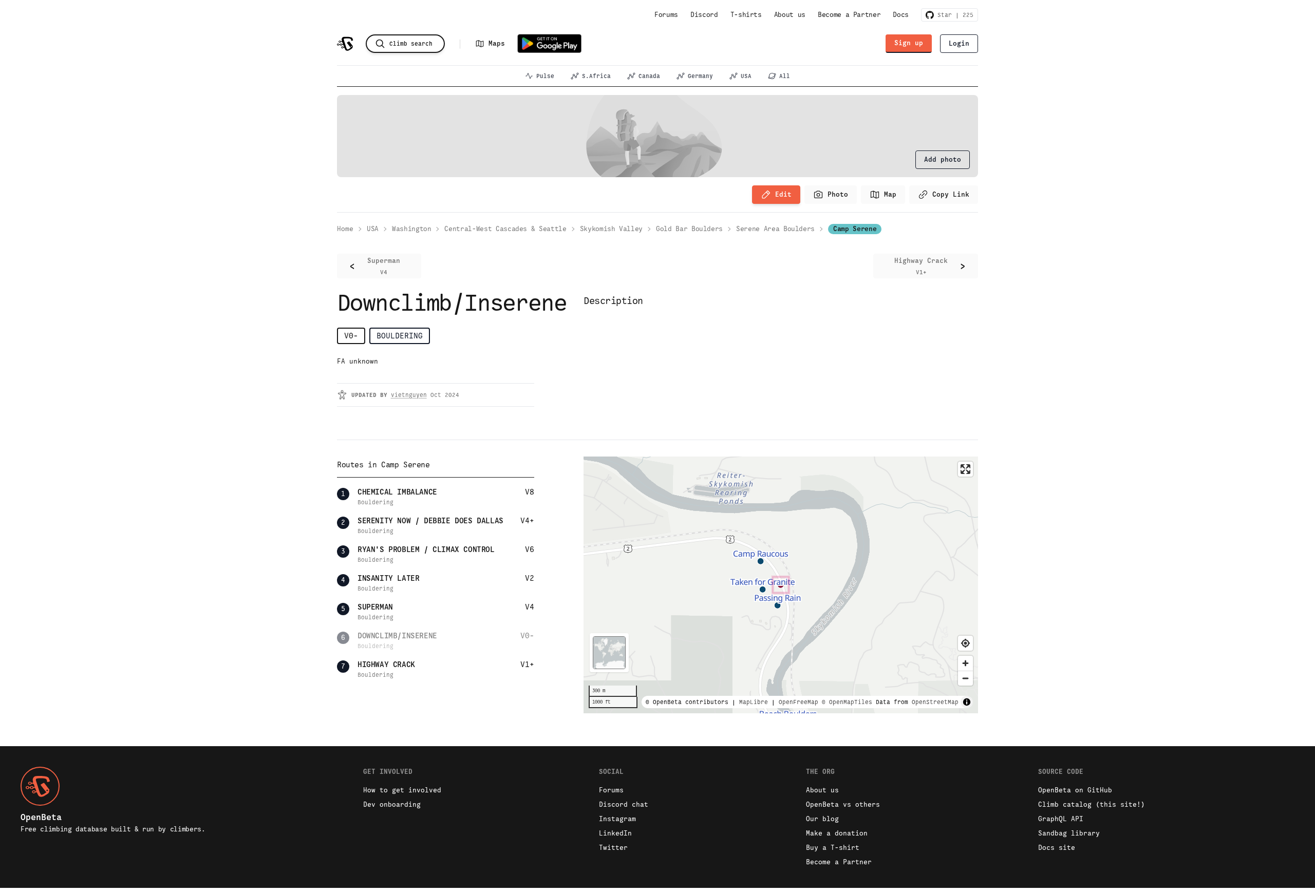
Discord (704, 14)
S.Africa (596, 76)
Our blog (822, 818)
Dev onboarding (392, 804)
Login (959, 43)
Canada (649, 76)
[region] (781, 585)
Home (345, 228)
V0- (351, 335)
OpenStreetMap (935, 702)
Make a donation (837, 833)
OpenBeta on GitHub (1075, 790)
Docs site (1056, 847)
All (784, 76)
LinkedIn (615, 833)
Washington (411, 228)
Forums (666, 14)
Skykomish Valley (611, 228)
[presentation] (942, 159)
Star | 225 (953, 14)
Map (890, 194)
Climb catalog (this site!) (1091, 804)
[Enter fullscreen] (965, 469)
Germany (700, 76)
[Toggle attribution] (967, 702)
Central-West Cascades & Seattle (505, 228)
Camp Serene (854, 228)
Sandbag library (1069, 833)
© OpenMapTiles (847, 702)
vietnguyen (409, 394)
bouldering (400, 335)
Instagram (617, 818)
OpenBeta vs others (843, 804)
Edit (783, 194)
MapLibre (753, 702)
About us (789, 14)
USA (746, 76)
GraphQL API (1060, 818)
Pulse (545, 76)
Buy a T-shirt (832, 847)
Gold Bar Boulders (689, 228)
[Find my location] (965, 643)
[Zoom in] (965, 663)
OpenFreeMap (798, 702)
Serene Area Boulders (775, 228)
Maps (497, 43)
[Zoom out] (965, 678)
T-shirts (746, 14)
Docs (901, 14)
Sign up (908, 43)
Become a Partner (849, 14)
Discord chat (623, 804)
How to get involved (402, 790)
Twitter (613, 847)
